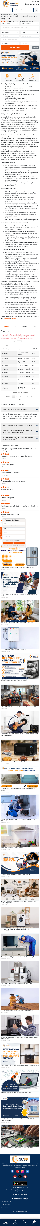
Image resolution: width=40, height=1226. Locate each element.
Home (34, 1224)
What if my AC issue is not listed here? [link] (16, 410)
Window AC (5, 354)
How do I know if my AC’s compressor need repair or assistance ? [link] (18, 438)
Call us (13, 318)
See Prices (35, 47)
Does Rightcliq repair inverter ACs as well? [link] (17, 425)
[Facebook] (12, 1171)
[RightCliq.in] (11, 4)
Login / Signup (35, 1)
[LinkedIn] (28, 1171)
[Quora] (25, 1176)
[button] (20, 1201)
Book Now (15, 47)
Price (34, 349)
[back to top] (35, 1216)
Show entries (20, 342)
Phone (25, 1224)
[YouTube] (17, 1171)
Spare (20, 349)
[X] (20, 1176)
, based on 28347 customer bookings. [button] (21, 21)
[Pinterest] (15, 1176)
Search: (7, 345)
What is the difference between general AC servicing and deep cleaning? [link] (17, 431)
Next (20, 399)
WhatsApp (15, 1224)
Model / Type (7, 349)
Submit (14, 543)
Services (5, 1224)
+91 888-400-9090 (33, 4)
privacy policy (19, 547)
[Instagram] (23, 1171)
